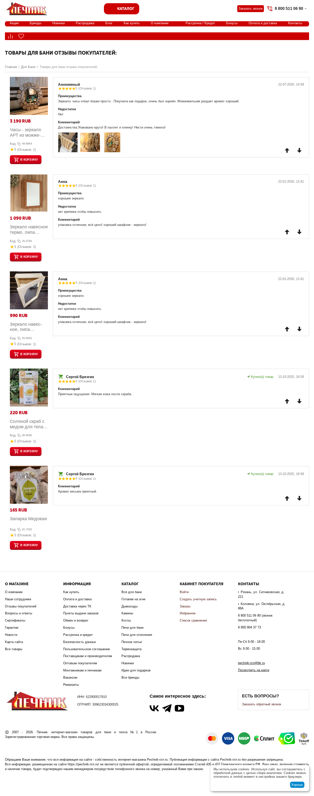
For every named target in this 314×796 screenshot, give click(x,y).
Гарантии (11, 627)
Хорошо (297, 785)
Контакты (295, 23)
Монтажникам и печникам (82, 670)
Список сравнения (193, 620)
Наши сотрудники (18, 599)
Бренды (35, 23)
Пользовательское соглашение (86, 649)
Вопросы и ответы (18, 613)
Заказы (185, 606)
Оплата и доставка (263, 23)
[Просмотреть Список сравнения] (10, 36)
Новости (11, 635)
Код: (13, 144)
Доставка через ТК (77, 606)
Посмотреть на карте (253, 670)
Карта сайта (14, 642)
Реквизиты (71, 685)
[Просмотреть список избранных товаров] (21, 36)
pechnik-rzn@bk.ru (251, 663)
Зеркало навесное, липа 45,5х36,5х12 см (26, 327)
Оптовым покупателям (80, 663)
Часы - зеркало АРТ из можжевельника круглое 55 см (28, 132)
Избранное (188, 613)
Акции (14, 23)
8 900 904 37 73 (249, 627)
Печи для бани (132, 627)
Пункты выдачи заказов (80, 613)
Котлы (126, 620)
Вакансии (70, 677)
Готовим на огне (133, 599)
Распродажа (85, 23)
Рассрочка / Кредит (200, 23)
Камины (127, 613)
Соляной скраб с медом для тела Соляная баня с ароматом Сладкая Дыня (27, 424)
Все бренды (130, 677)
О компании (159, 23)
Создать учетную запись (198, 599)
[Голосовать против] (299, 150)
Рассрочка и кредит (78, 635)
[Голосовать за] (287, 150)
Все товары (13, 649)
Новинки (58, 23)
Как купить (132, 23)
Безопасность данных (79, 642)
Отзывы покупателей (20, 606)
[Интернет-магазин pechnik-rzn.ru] (27, 8)
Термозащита (131, 649)
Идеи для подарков (136, 670)
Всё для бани (131, 592)
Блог (109, 23)
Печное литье (131, 642)
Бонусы (231, 23)
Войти (184, 592)
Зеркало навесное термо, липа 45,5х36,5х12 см (29, 229)
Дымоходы (129, 606)
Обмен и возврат (75, 620)
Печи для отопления (136, 635)
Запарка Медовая (28, 518)
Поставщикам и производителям (87, 656)
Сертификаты (15, 620)
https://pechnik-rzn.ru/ (83, 764)
